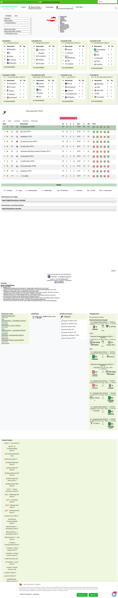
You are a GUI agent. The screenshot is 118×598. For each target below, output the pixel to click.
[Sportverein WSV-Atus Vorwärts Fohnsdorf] (17, 151)
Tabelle (62, 18)
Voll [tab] (4, 121)
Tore (78, 124)
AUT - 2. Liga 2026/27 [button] (13, 443)
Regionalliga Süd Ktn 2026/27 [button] (12, 474)
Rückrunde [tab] (34, 121)
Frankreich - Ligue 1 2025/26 (12, 325)
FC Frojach (12, 87)
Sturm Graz (99, 90)
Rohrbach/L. (13, 63)
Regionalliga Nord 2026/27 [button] (12, 463)
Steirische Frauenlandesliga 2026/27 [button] (12, 521)
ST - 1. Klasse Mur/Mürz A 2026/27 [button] (12, 490)
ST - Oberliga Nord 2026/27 (99, 322)
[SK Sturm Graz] (17, 146)
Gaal (97, 54)
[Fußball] (4, 112)
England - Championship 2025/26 (13, 335)
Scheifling (99, 64)
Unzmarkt (41, 53)
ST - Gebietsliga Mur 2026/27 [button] (13, 495)
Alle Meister (62, 22)
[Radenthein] (17, 136)
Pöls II (98, 61)
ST (63, 124)
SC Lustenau (100, 97)
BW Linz (69, 83)
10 (67, 131)
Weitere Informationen (26, 594)
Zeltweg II (12, 94)
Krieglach (41, 59)
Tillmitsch (41, 86)
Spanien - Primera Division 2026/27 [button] (12, 554)
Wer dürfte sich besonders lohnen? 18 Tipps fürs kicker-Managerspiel (24, 299)
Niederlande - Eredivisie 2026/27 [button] (12, 580)
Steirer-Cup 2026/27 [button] (12, 516)
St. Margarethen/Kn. (70, 56)
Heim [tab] (9, 121)
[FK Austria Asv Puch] (17, 141)
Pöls (68, 60)
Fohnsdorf (70, 64)
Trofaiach (70, 53)
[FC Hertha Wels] (16, 161)
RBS (97, 93)
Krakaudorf (99, 58)
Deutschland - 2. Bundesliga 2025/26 (14, 321)
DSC (39, 96)
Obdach (11, 91)
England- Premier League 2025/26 (13, 340)
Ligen (2, 319)
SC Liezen (41, 63)
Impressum (36, 594)
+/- (84, 124)
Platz (4, 124)
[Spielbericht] (102, 327)
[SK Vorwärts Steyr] (17, 166)
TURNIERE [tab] (8, 16)
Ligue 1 (3, 328)
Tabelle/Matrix (64, 25)
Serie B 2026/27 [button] (11, 576)
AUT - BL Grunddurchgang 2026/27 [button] (12, 448)
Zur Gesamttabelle (9, 67)
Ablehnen (93, 595)
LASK (98, 87)
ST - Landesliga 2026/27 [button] (13, 501)
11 (74, 166)
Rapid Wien (99, 84)
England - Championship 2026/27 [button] (12, 544)
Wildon (11, 56)
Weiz (39, 90)
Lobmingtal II (13, 97)
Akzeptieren (82, 595)
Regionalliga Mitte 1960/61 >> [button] (68, 118)
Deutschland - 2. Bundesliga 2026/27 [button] (12, 533)
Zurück (113, 270)
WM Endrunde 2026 (9, 316)
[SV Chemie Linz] (17, 127)
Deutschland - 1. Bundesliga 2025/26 (14, 330)
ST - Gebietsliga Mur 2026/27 (99, 393)
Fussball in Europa (65, 276)
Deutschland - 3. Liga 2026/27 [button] (12, 538)
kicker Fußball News (8, 285)
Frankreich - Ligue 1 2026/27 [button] (13, 563)
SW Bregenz (70, 97)
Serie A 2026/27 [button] (11, 573)
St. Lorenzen (42, 56)
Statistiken (63, 29)
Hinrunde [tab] (25, 121)
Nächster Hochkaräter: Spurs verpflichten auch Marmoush (21, 291)
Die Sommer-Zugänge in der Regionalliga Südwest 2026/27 (21, 296)
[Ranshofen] (17, 171)
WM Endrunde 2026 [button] (12, 559)
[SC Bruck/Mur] (17, 156)
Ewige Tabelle (62, 31)
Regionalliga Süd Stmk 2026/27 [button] (13, 479)
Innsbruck (70, 90)
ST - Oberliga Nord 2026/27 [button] (12, 506)
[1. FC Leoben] (17, 176)
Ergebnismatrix (64, 26)
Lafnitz (40, 93)
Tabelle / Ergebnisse (63, 19)
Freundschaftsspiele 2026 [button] (13, 455)
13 (67, 126)
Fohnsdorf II (12, 83)
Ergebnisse (63, 16)
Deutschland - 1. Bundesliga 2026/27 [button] (12, 528)
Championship (4, 338)
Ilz (9, 53)
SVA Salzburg (71, 87)
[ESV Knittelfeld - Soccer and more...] (9, 8)
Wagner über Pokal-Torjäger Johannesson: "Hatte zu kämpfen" (22, 294)
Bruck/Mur (12, 49)
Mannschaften (64, 27)
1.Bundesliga (4, 333)
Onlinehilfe (59, 282)
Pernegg (69, 49)
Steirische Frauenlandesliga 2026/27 (101, 336)
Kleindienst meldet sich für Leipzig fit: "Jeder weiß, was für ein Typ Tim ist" (26, 288)
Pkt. (89, 124)
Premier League (5, 343)
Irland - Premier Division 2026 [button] (13, 568)
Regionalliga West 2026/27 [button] (12, 485)
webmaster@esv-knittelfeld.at (51, 2)
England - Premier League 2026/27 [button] (12, 549)
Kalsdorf (41, 83)
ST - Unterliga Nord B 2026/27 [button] (13, 511)
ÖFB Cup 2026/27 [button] (11, 459)
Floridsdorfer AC (72, 94)
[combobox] (107, 1)
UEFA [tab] (16, 16)
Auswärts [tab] (17, 121)
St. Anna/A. (12, 59)
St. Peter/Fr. (41, 49)
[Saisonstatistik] (103, 327)
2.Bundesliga (4, 324)
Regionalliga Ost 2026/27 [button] (13, 469)
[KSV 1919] (17, 131)
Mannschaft (24, 124)
